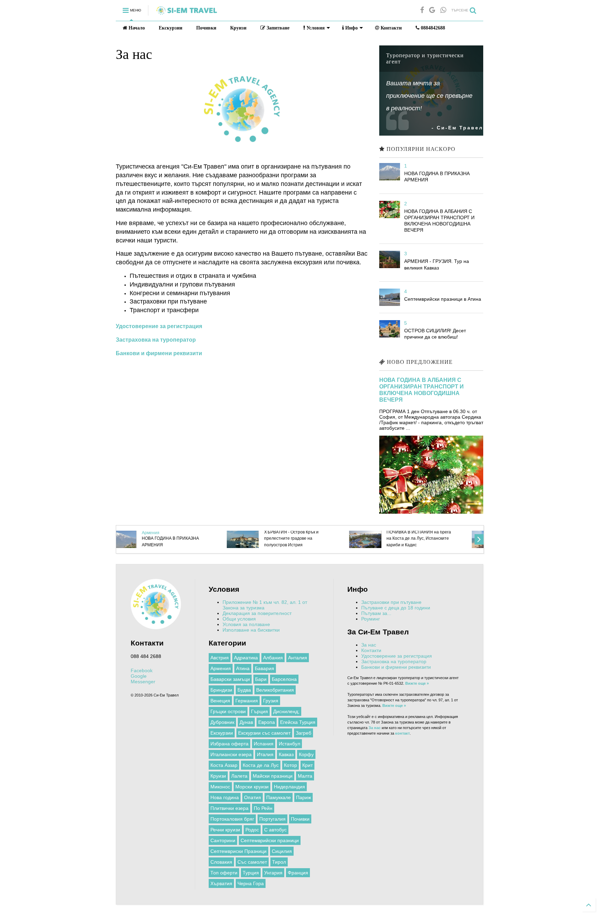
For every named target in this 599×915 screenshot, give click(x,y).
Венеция (220, 700)
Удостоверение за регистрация (396, 656)
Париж (303, 797)
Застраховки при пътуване (391, 602)
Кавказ (286, 754)
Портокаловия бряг (232, 819)
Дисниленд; (286, 711)
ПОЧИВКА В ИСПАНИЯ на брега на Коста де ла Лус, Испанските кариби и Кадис (313, 538)
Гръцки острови (228, 711)
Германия (246, 700)
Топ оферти (223, 872)
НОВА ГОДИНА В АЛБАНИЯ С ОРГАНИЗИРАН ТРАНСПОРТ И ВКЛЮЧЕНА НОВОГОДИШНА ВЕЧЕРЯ (421, 390)
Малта (305, 776)
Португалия (272, 819)
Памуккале (278, 797)
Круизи (238, 28)
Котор (290, 765)
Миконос (220, 786)
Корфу (306, 754)
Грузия (270, 700)
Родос (252, 829)
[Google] (432, 10)
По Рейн (263, 808)
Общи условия (239, 619)
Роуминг (370, 619)
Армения (220, 668)
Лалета (239, 776)
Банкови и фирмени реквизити (396, 667)
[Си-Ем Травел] (186, 13)
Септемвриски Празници (238, 851)
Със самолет (252, 862)
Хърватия (221, 883)
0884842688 (432, 28)
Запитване (277, 28)
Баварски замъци (230, 679)
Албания (273, 657)
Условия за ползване (246, 624)
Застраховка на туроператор (393, 661)
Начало (136, 28)
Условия (315, 28)
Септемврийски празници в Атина (442, 299)
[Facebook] (422, 10)
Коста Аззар (223, 765)
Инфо (351, 28)
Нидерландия (289, 786)
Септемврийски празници (270, 840)
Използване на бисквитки (251, 630)
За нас (368, 645)
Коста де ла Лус (261, 765)
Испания (264, 743)
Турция (251, 872)
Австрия (219, 657)
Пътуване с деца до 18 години (395, 607)
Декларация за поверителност (257, 613)
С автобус (275, 829)
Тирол (279, 862)
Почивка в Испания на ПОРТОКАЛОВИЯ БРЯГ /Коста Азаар (433, 538)
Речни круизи (225, 829)
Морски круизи (252, 786)
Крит (307, 765)
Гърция (259, 711)
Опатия (252, 797)
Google (139, 676)
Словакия (221, 862)
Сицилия (282, 851)
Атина (243, 668)
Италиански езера (231, 754)
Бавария (264, 668)
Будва (244, 690)
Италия (265, 754)
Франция (298, 872)
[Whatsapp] (443, 10)
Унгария (273, 872)
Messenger (143, 681)
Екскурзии (170, 28)
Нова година (224, 797)
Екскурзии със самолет (264, 733)
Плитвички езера (229, 808)
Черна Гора (250, 883)
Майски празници (273, 776)
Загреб (303, 733)
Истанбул (289, 743)
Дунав (246, 722)
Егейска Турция (297, 722)
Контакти (390, 28)
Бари (261, 679)
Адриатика (246, 657)
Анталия (297, 657)
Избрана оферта (229, 743)
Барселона (284, 679)
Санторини (222, 840)
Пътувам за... (376, 613)
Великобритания (275, 690)
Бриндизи (221, 690)
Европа (266, 722)
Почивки (206, 28)
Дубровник (222, 722)
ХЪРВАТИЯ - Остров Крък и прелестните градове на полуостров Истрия (186, 538)
